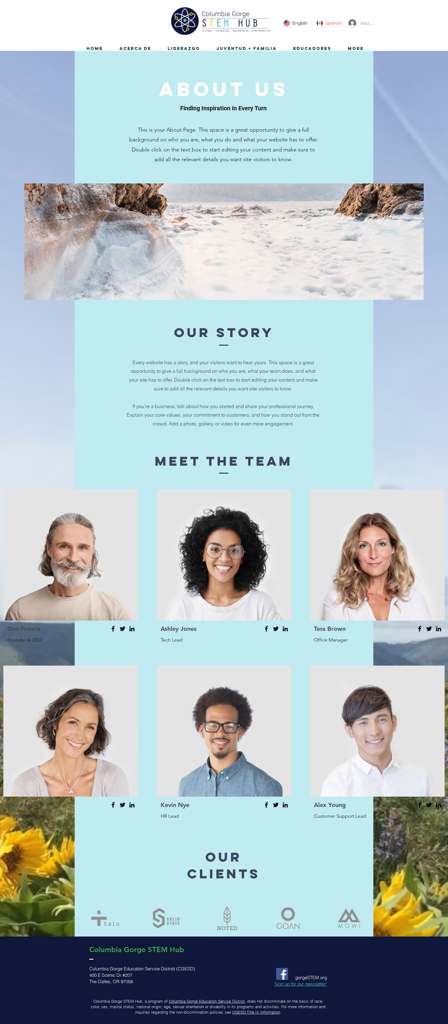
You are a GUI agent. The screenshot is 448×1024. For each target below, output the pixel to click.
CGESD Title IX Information (256, 1012)
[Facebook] (113, 628)
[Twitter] (122, 628)
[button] (135, 49)
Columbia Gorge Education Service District (207, 1001)
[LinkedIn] (132, 628)
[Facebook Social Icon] (282, 974)
